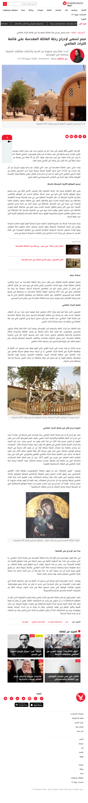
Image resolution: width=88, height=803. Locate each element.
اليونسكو (25, 622)
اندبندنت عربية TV (78, 14)
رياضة (31, 10)
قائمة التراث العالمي (38, 622)
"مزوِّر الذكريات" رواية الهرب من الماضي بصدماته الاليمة (63, 653)
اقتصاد (58, 10)
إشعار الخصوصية (77, 718)
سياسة (74, 10)
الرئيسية (81, 32)
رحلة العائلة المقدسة (55, 622)
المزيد (83, 19)
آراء (66, 10)
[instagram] (29, 698)
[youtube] (23, 698)
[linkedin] (17, 698)
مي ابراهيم (62, 58)
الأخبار (83, 10)
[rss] (5, 698)
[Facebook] (41, 698)
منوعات (40, 10)
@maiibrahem (44, 58)
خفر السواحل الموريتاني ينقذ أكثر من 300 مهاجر (39, 24)
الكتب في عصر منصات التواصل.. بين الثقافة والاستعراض (63, 678)
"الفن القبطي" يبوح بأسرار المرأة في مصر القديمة (43, 259)
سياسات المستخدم (77, 714)
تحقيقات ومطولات (10, 10)
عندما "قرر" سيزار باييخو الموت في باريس (25, 653)
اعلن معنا (80, 731)
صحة (23, 10)
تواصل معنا (79, 727)
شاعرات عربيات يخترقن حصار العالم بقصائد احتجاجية (27, 678)
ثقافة (49, 10)
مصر (66, 622)
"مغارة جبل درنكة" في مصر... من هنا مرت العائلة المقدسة (39, 246)
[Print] (67, 136)
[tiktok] (11, 698)
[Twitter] (35, 698)
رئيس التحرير (79, 722)
